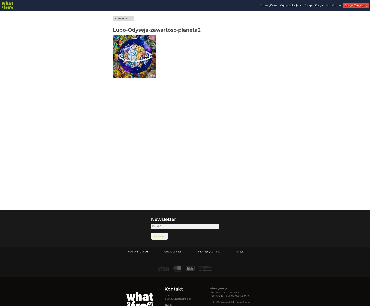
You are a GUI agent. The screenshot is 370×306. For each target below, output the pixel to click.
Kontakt (331, 5)
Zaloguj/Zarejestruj (356, 5)
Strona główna (268, 5)
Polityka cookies (172, 251)
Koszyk (319, 5)
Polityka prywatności (208, 251)
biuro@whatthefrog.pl (177, 298)
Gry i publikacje (289, 5)
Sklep (308, 5)
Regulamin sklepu (137, 251)
